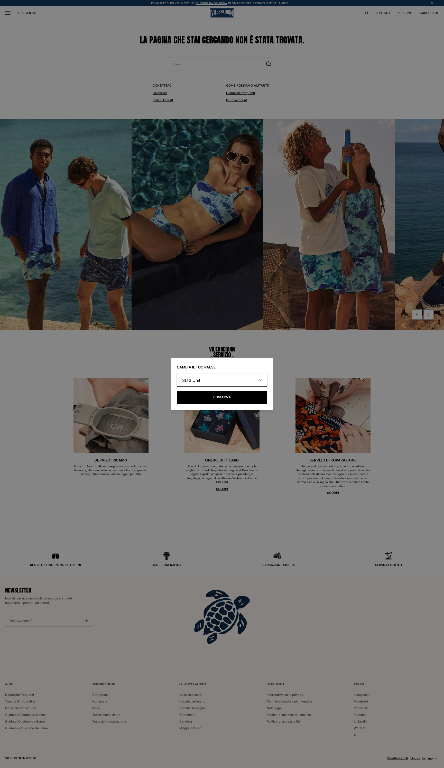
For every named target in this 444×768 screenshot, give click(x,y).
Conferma (222, 397)
